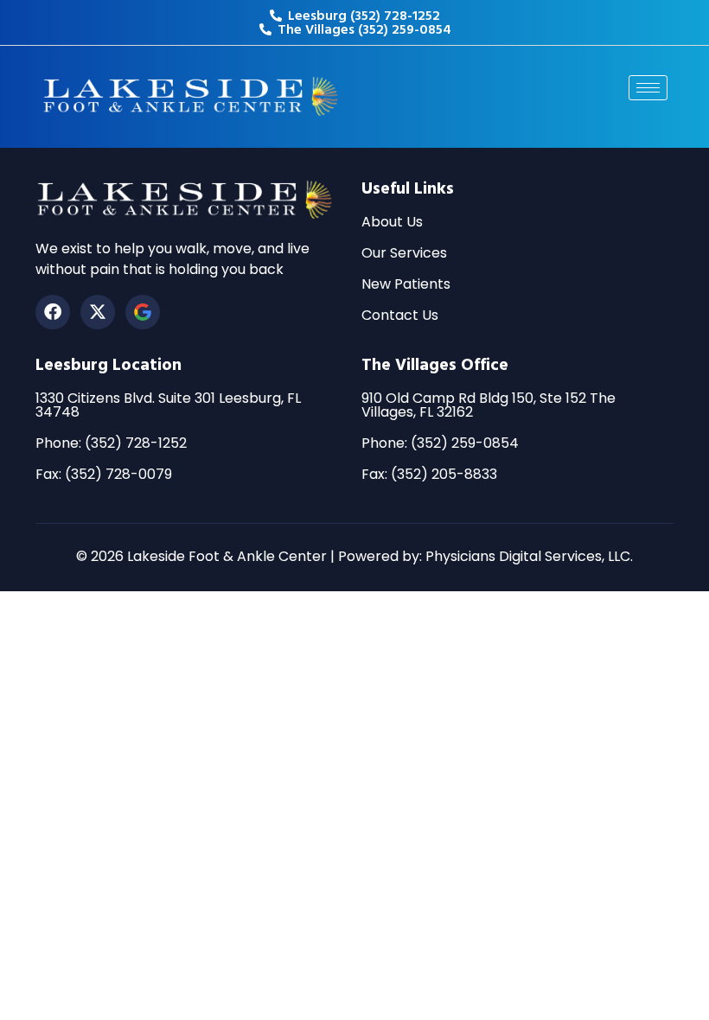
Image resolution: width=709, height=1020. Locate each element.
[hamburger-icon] (648, 87)
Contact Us (399, 315)
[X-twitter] (97, 312)
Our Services (404, 253)
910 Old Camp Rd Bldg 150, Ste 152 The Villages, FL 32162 (488, 405)
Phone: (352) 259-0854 (440, 443)
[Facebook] (52, 312)
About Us (392, 222)
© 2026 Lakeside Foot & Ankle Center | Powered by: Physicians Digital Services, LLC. (354, 556)
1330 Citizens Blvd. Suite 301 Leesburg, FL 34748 (168, 405)
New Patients (405, 284)
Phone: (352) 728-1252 (111, 443)
